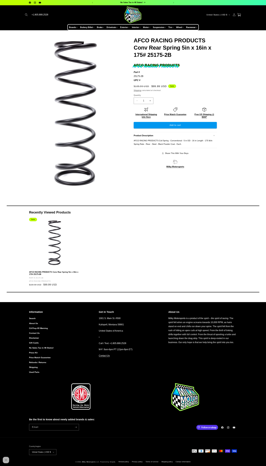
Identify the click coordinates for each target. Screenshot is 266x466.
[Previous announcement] (92, 2)
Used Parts (34, 372)
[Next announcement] (174, 2)
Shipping (137, 90)
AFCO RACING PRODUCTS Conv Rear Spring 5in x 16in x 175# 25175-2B (53, 273)
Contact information (183, 462)
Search (32, 318)
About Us (33, 323)
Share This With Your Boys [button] (176, 153)
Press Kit (33, 353)
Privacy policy (137, 462)
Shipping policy (167, 462)
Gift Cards (34, 343)
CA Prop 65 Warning (38, 328)
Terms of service (152, 462)
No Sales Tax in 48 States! (41, 348)
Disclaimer (34, 338)
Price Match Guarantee (175, 114)
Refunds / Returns (37, 362)
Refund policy (124, 462)
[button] (26, 15)
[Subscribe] (76, 427)
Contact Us (34, 333)
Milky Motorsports (175, 166)
